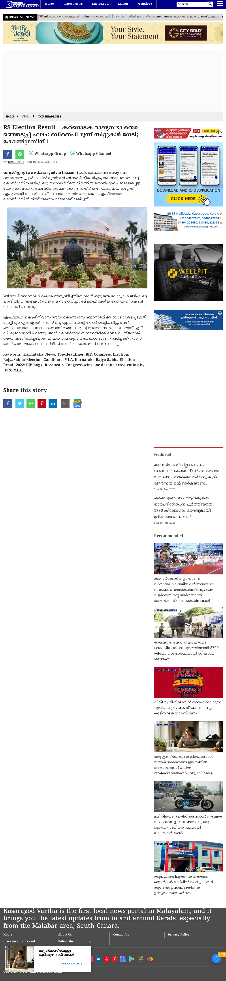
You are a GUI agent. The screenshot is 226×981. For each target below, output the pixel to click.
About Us (65, 935)
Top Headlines (49, 117)
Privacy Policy (179, 935)
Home (49, 4)
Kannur (123, 4)
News (26, 117)
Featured (162, 454)
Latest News (73, 4)
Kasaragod (100, 4)
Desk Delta (16, 162)
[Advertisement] (113, 81)
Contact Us (121, 935)
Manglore (144, 4)
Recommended (168, 536)
